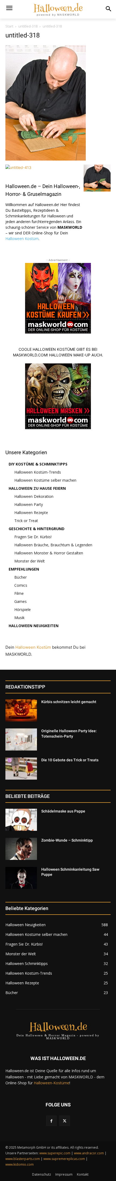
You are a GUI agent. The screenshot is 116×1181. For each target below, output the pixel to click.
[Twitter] (64, 1121)
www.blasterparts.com (22, 1158)
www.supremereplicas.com (64, 1158)
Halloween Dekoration (33, 496)
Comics (20, 585)
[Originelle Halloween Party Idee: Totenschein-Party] (21, 739)
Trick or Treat (26, 520)
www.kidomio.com (19, 1164)
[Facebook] (51, 1121)
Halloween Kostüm (22, 238)
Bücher (20, 577)
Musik (19, 617)
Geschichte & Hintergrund (36, 528)
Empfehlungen (24, 569)
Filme (19, 593)
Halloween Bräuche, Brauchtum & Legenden (53, 544)
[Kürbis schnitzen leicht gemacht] (21, 710)
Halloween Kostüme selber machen (45, 480)
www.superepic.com (54, 1153)
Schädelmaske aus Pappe (63, 811)
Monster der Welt (29, 561)
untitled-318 (27, 26)
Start (9, 26)
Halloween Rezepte (31, 512)
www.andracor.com (89, 1153)
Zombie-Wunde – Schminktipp (67, 840)
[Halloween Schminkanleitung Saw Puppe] (21, 878)
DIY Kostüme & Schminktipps (38, 464)
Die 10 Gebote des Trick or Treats (69, 760)
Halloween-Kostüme (51, 1082)
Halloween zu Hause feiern (37, 488)
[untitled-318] (45, 159)
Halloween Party (28, 504)
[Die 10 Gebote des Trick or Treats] (21, 769)
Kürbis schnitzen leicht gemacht (68, 702)
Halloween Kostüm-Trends (37, 472)
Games (20, 601)
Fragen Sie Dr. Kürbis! (33, 536)
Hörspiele (22, 609)
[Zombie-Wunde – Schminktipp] (21, 849)
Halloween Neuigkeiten (34, 625)
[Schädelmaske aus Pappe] (21, 820)
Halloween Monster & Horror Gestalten (48, 552)
